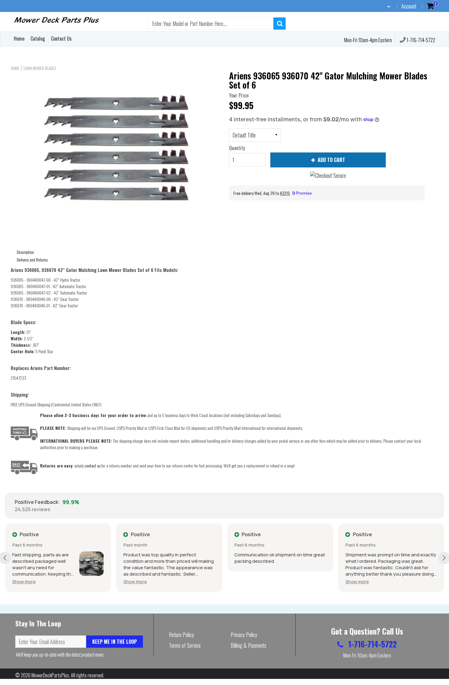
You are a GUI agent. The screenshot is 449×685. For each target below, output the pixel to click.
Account (408, 6)
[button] (24, 581)
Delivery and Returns (32, 259)
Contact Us (61, 38)
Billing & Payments (248, 645)
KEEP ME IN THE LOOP (114, 641)
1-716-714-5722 (420, 40)
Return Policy (181, 635)
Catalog (38, 38)
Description (25, 252)
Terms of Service (185, 645)
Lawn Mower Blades (40, 68)
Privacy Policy (244, 635)
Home (19, 38)
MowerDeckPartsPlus (50, 675)
